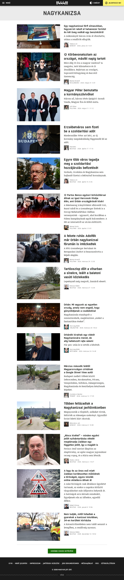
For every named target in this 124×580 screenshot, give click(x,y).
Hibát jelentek (21, 563)
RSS (97, 563)
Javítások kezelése (51, 563)
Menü (8, 3)
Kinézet (96, 3)
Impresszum (35, 563)
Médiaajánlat (87, 563)
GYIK (10, 563)
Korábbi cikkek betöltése (62, 551)
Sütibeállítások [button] (108, 563)
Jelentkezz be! (115, 3)
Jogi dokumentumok (70, 563)
